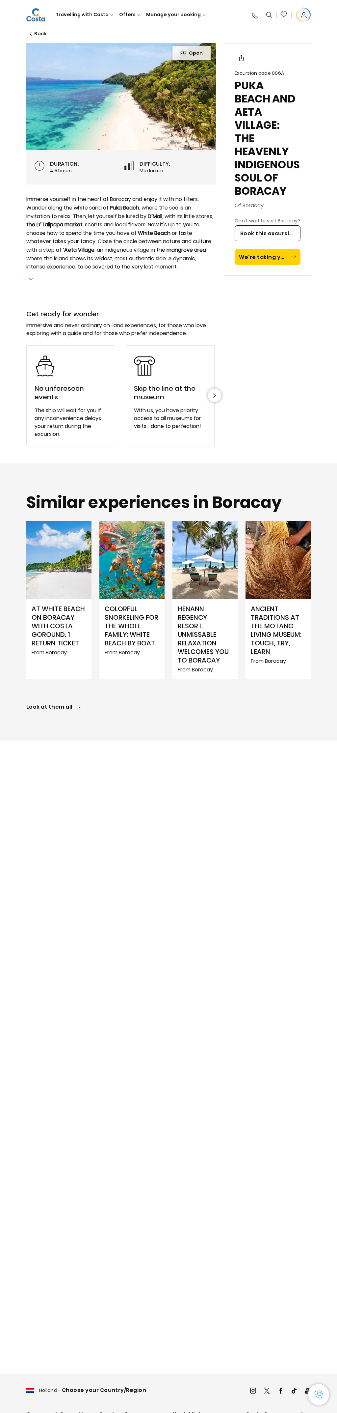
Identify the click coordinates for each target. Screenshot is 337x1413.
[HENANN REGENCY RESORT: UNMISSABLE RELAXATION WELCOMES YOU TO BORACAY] (205, 600)
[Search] (269, 14)
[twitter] (267, 1391)
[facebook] (281, 1391)
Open (196, 53)
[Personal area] (303, 15)
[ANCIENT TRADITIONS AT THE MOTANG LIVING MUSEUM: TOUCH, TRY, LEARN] (278, 600)
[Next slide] (214, 395)
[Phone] (254, 14)
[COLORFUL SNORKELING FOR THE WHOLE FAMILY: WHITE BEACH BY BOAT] (132, 600)
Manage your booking (173, 15)
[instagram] (253, 1391)
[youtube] (308, 1391)
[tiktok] (294, 1391)
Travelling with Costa (82, 15)
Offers (127, 15)
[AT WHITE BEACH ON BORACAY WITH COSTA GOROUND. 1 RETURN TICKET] (58, 600)
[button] (284, 14)
